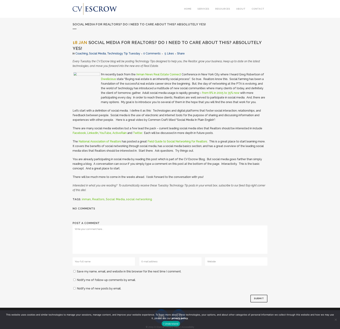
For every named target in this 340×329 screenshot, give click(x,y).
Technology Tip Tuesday (123, 53)
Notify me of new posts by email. (99, 288)
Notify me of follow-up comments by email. (106, 280)
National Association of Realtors (100, 141)
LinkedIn (92, 133)
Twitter (137, 133)
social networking (139, 199)
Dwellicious (108, 79)
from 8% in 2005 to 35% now (220, 93)
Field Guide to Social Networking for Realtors (177, 141)
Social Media (97, 53)
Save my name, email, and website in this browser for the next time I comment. (129, 271)
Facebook (79, 133)
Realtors (98, 199)
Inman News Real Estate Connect (158, 74)
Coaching (81, 53)
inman (86, 199)
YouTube (105, 133)
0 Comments (152, 53)
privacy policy (180, 318)
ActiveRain (119, 133)
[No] (335, 319)
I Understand (170, 323)
